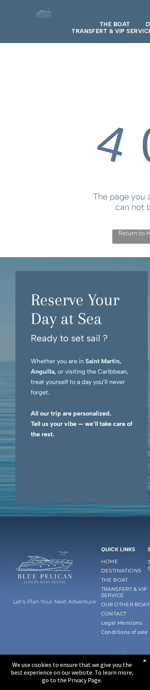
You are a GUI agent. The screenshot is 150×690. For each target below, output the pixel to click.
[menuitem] (115, 24)
